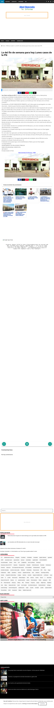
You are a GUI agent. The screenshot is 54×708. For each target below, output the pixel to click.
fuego (49, 570)
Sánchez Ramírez (42, 585)
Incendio (29, 575)
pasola (28, 580)
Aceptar (42, 703)
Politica (18, 582)
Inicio (2, 40)
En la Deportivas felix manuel (18, 567)
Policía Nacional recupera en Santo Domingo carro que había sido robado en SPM (27, 535)
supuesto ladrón (48, 587)
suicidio (41, 587)
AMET (2, 560)
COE (19, 562)
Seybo (27, 587)
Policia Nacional (7, 582)
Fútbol (9, 572)
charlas (10, 562)
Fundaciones (3, 572)
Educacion (8, 567)
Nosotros (7, 1)
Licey (51, 575)
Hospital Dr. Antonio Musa (11, 575)
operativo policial (21, 580)
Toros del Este (3, 590)
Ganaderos (14, 572)
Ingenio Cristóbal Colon (37, 575)
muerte (37, 577)
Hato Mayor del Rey (45, 572)
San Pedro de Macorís (32, 585)
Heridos (2, 575)
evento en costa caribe (14, 570)
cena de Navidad (4, 562)
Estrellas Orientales (5, 570)
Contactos (14, 1)
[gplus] (51, 1)
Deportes (13, 40)
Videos (20, 590)
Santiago (49, 585)
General (19, 572)
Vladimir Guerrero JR (27, 590)
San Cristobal (24, 585)
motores (32, 577)
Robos (6, 585)
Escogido (43, 567)
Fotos (45, 570)
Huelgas (19, 575)
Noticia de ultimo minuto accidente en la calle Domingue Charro (23, 689)
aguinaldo (50, 557)
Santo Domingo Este (13, 587)
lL (5, 577)
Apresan (22, 560)
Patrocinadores (34, 580)
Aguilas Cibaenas (42, 557)
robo (2, 585)
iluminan (24, 575)
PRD (23, 582)
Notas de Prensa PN (5, 580)
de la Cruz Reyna (31, 562)
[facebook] (46, 1)
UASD (9, 590)
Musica (41, 577)
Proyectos (33, 582)
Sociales (31, 587)
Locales (7, 40)
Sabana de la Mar (12, 585)
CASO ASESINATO (43, 560)
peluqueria (45, 580)
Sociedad (37, 587)
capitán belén (35, 560)
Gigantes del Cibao (26, 572)
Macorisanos (14, 577)
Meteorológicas (22, 577)
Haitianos (37, 572)
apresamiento (16, 560)
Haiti (33, 572)
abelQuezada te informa (9, 557)
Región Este (43, 582)
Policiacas (14, 582)
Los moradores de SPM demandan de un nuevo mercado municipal (23, 542)
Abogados (17, 557)
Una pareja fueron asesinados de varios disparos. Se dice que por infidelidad (26, 670)
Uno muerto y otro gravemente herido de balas (19, 683)
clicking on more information (30, 703)
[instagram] (53, 1)
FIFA (41, 570)
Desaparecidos (22, 565)
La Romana (46, 575)
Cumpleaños (23, 562)
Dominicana (48, 565)
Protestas (27, 582)
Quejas (37, 582)
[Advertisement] (26, 498)
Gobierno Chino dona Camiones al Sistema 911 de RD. (13, 548)
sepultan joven (21, 587)
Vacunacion (14, 590)
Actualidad (35, 557)
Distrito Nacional (35, 565)
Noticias (12, 580)
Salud (18, 585)
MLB (28, 577)
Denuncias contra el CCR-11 (6, 565)
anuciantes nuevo (8, 560)
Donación (3, 567)
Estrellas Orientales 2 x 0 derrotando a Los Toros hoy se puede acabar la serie (18, 551)
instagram (20, 1)
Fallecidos (23, 570)
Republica (49, 582)
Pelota (40, 580)
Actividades (29, 557)
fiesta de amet (36, 570)
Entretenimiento (36, 567)
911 (1, 557)
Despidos (28, 565)
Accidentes (23, 557)
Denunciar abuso (6, 698)
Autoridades (28, 560)
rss (26, 1)
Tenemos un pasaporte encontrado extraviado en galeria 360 (22, 676)
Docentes (42, 565)
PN (1, 582)
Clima (15, 562)
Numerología (20, 40)
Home (2, 1)
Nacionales (49, 577)
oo (15, 580)
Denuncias (38, 562)
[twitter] (48, 1)
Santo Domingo (4, 587)
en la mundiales (28, 567)
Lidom (2, 577)
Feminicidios (29, 570)
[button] (19, 93)
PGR (50, 580)
